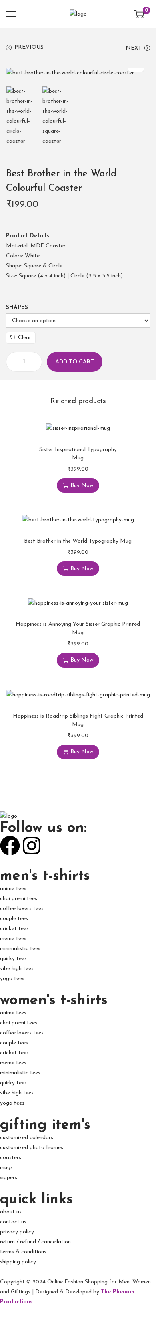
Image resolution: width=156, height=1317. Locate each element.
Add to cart (74, 362)
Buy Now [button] (81, 486)
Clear (24, 338)
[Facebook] (10, 846)
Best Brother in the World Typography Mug (78, 541)
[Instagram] (32, 846)
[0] (139, 14)
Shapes (17, 308)
